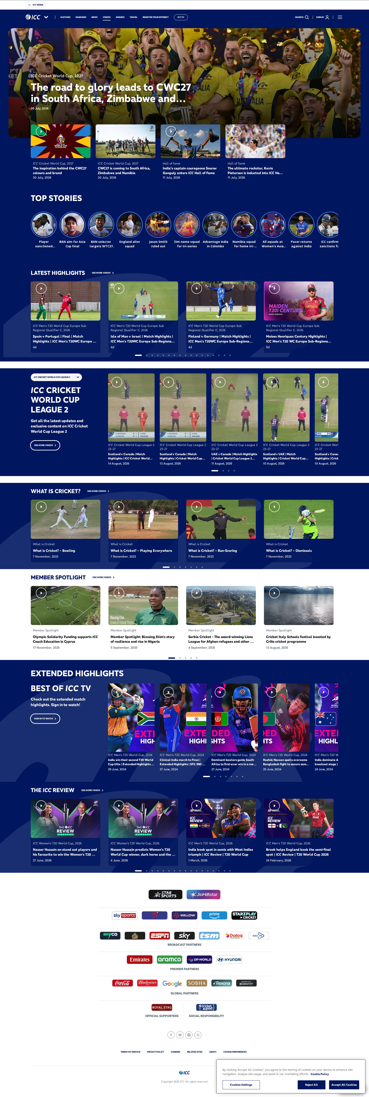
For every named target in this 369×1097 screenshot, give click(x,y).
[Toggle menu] (340, 17)
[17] (230, 355)
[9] (185, 355)
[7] (174, 355)
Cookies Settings (241, 1084)
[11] (196, 355)
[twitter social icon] (198, 1035)
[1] (138, 355)
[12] (202, 355)
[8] (180, 355)
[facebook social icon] (171, 1035)
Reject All (311, 1084)
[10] (191, 355)
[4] (157, 355)
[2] (146, 355)
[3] (152, 355)
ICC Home (38, 4)
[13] (207, 355)
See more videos (43, 445)
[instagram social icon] (189, 1035)
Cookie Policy (320, 1074)
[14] (213, 355)
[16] (224, 355)
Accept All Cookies (344, 1084)
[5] (163, 355)
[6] (169, 355)
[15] (219, 355)
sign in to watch (43, 718)
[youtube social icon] (180, 1035)
